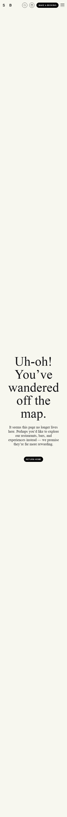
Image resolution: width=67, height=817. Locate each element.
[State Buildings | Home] (7, 5)
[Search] (24, 5)
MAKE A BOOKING (47, 5)
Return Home (33, 459)
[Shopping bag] (31, 5)
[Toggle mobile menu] (62, 5)
